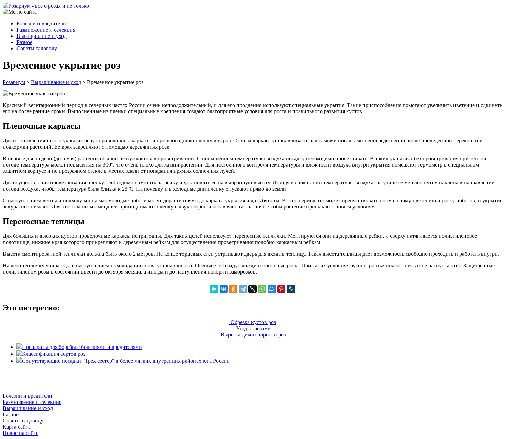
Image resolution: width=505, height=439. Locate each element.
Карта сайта (17, 427)
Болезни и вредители (41, 23)
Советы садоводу (36, 48)
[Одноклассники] (233, 289)
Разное (24, 42)
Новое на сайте (20, 433)
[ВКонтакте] (224, 289)
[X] (252, 289)
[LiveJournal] (291, 289)
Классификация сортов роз (53, 354)
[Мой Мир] (272, 289)
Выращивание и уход (41, 36)
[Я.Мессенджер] (214, 289)
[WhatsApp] (262, 289)
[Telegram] (243, 289)
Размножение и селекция (45, 30)
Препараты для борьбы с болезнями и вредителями (82, 347)
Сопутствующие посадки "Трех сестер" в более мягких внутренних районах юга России (126, 361)
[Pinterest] (281, 289)
